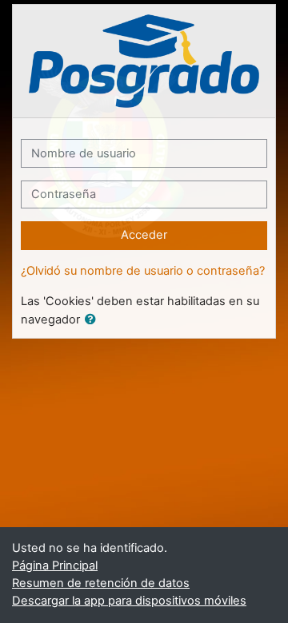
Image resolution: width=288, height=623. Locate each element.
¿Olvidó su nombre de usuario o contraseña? (143, 271)
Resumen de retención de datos (101, 583)
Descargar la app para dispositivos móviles (129, 600)
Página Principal (55, 565)
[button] (93, 320)
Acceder (144, 235)
